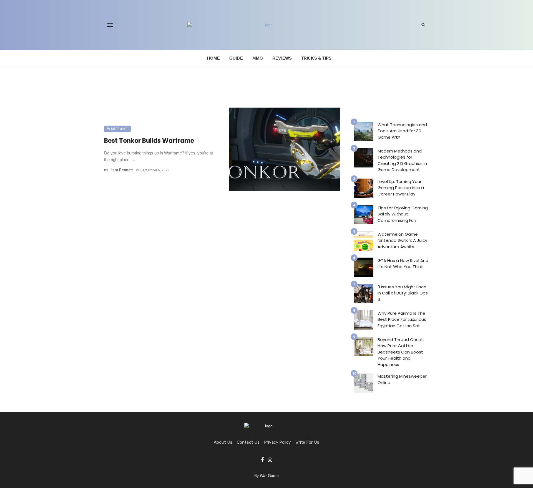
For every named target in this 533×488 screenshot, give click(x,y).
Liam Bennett (121, 170)
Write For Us (307, 442)
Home (213, 58)
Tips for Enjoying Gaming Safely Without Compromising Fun (403, 214)
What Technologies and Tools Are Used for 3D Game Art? (402, 131)
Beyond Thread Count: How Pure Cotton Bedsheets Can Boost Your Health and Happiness (401, 352)
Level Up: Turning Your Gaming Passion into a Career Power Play (401, 188)
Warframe (117, 129)
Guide (236, 58)
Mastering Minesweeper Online (402, 379)
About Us (223, 442)
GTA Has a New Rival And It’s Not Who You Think (403, 264)
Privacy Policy (277, 442)
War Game (269, 475)
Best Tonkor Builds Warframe (149, 140)
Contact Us (248, 442)
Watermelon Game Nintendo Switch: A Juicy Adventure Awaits (402, 240)
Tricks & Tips (316, 58)
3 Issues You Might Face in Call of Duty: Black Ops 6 (403, 293)
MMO (257, 58)
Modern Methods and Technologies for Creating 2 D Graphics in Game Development (402, 160)
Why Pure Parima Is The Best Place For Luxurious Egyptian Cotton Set (402, 319)
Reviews (282, 58)
